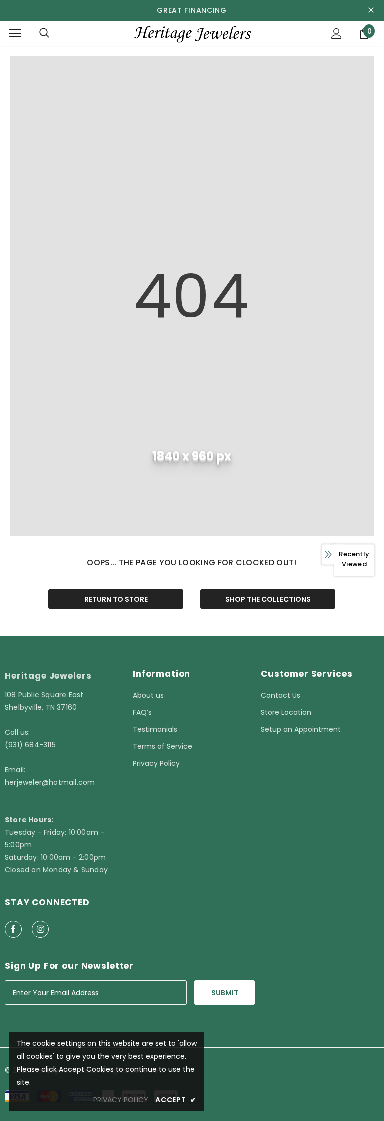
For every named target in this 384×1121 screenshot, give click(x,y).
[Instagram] (40, 929)
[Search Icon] (45, 33)
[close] (371, 11)
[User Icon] (337, 33)
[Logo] (192, 33)
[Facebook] (13, 929)
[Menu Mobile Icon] (16, 34)
